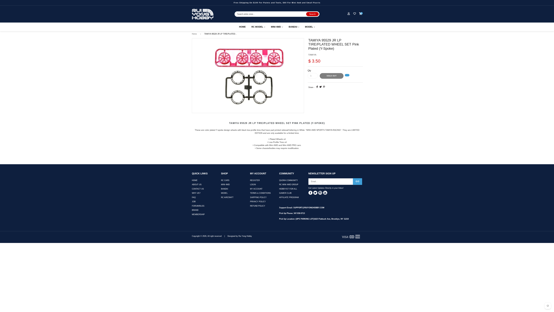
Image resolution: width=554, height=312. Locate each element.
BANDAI (295, 26)
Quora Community (288, 180)
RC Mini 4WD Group (288, 184)
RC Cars (225, 180)
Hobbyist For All (288, 189)
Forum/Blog (198, 206)
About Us (197, 184)
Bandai (224, 189)
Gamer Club (285, 193)
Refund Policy (257, 206)
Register (255, 180)
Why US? (196, 193)
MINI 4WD (278, 26)
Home (242, 27)
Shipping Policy (258, 197)
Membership (198, 214)
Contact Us (198, 189)
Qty (309, 70)
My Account (256, 189)
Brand (195, 210)
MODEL (311, 26)
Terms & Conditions (260, 193)
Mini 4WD (225, 184)
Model (224, 193)
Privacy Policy (258, 201)
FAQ (194, 197)
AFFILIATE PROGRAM (289, 197)
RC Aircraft (227, 197)
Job (194, 201)
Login (253, 184)
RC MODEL (259, 26)
